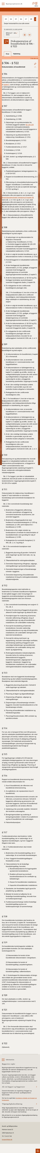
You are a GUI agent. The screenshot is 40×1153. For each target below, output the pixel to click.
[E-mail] (29, 35)
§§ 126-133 (30, 125)
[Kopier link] (35, 64)
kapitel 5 (6, 84)
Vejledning (16, 54)
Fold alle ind (34, 58)
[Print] (25, 35)
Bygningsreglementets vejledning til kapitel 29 (18, 197)
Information (10, 1060)
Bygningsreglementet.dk (14, 4)
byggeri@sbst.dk (7, 1139)
